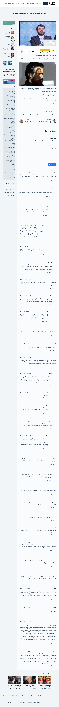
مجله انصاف (17, 3)
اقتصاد (28, 3)
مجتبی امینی (36, 107)
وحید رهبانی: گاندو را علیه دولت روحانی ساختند (45, 686)
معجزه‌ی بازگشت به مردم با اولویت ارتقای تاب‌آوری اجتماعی (9, 133)
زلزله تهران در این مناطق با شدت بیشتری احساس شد (9, 90)
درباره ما (39, 695)
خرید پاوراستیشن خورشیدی (9, 192)
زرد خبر (28, 15)
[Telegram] (37, 114)
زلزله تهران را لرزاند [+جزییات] (10, 108)
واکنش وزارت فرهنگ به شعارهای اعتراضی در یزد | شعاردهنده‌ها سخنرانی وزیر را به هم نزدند (9, 171)
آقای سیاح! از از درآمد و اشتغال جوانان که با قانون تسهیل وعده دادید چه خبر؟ (9, 120)
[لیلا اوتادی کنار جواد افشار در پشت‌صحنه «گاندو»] (29, 680)
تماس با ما (23, 695)
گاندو (44, 88)
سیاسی (37, 3)
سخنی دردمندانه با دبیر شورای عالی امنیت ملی (7, 55)
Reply (21, 172)
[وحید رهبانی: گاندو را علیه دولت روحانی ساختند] (44, 680)
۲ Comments (44, 688)
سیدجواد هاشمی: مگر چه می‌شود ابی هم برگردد (10, 99)
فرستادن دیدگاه (52, 164)
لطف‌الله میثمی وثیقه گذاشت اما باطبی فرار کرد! (7, 38)
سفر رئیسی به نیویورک (45, 107)
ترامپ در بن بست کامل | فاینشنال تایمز (7, 43)
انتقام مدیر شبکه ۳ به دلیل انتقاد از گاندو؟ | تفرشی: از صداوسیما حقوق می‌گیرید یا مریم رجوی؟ (14, 687)
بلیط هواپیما (12, 186)
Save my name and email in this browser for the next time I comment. (43, 161)
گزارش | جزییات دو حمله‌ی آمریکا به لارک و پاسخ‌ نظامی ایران (10, 104)
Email (36, 143)
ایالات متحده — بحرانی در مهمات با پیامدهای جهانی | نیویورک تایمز (10, 162)
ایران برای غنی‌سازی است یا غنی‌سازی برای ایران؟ (10, 166)
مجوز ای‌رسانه (5, 695)
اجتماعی (32, 3)
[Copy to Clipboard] (23, 114)
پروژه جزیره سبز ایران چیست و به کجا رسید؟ (7, 32)
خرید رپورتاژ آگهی (11, 195)
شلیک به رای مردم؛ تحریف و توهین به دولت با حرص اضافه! (9, 157)
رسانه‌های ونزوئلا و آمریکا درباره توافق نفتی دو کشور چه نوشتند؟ (9, 142)
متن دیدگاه (54, 148)
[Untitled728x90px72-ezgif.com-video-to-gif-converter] (37, 51)
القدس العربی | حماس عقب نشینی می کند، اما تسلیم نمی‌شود (9, 49)
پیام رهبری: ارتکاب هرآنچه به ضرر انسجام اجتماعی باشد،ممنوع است (10, 153)
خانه (40, 3)
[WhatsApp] (30, 114)
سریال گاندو (53, 107)
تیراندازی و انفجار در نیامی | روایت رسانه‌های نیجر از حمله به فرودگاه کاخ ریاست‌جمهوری (9, 147)
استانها (13, 3)
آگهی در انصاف (14, 695)
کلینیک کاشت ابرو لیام (10, 189)
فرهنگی (23, 3)
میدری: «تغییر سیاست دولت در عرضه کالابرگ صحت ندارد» (9, 177)
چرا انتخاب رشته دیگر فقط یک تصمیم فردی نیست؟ (9, 111)
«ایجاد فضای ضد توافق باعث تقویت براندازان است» (10, 115)
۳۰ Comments (21, 15)
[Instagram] (8, 702)
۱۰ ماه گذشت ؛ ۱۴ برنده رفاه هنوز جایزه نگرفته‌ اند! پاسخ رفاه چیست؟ (9, 129)
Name (54, 143)
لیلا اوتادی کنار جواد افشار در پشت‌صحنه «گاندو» (30, 686)
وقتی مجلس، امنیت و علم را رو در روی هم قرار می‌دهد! (9, 124)
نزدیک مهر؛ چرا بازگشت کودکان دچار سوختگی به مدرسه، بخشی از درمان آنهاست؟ (9, 95)
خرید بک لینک (11, 198)
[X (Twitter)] (45, 114)
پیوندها (32, 695)
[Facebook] (52, 114)
